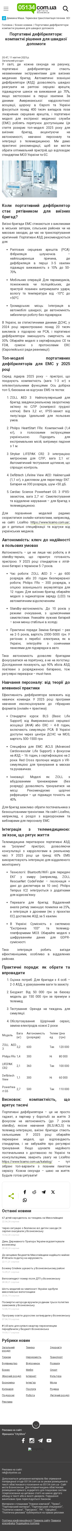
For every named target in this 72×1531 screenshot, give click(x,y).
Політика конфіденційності (17, 1520)
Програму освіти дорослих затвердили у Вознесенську (36, 1315)
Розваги (55, 1363)
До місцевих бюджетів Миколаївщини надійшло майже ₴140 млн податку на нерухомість (35, 1256)
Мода (53, 1382)
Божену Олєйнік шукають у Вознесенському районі (33, 1268)
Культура (55, 1376)
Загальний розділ (8, 1349)
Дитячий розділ (59, 1395)
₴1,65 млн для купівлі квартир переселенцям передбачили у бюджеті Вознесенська (29, 1327)
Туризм (6, 1357)
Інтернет (31, 1376)
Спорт (53, 1369)
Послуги (31, 1388)
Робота (30, 1395)
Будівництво (9, 1363)
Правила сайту (41, 1520)
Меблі (29, 1369)
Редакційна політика (27, 1523)
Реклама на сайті (12, 1430)
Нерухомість (33, 1357)
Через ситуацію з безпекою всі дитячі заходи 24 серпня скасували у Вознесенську (31, 1230)
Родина (54, 1388)
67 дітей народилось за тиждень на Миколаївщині (32, 1217)
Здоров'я (56, 1347)
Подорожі (8, 1395)
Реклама (7, 1401)
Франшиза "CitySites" (14, 1434)
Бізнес (6, 1369)
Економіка (8, 1382)
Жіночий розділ (11, 1376)
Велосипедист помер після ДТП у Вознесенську (31, 1278)
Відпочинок (33, 1363)
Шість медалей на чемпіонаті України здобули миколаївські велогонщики (30, 1290)
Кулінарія (7, 1388)
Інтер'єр (31, 1382)
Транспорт (56, 1357)
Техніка (30, 1347)
